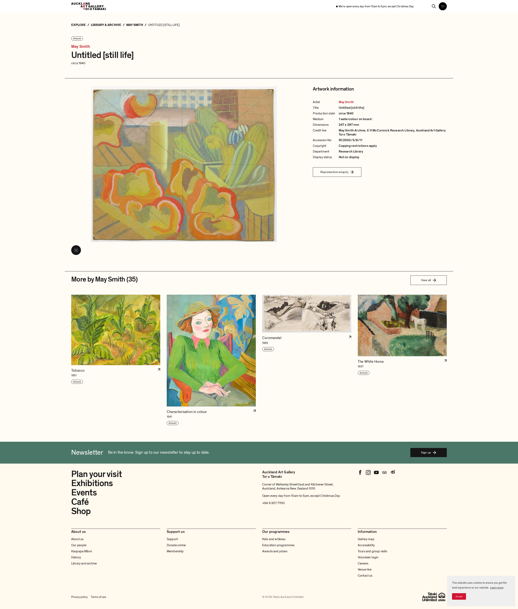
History (76, 557)
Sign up (426, 452)
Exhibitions (92, 483)
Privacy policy (79, 597)
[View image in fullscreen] (76, 250)
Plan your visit (96, 474)
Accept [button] (459, 596)
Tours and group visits (372, 551)
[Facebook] (360, 472)
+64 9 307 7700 (273, 503)
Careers (363, 563)
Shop (81, 511)
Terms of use (98, 597)
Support (172, 539)
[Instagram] (368, 472)
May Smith (80, 46)
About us (77, 539)
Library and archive (84, 563)
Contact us (365, 575)
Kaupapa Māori (81, 551)
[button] (115, 360)
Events (84, 492)
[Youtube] (376, 472)
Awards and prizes (274, 551)
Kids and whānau (273, 539)
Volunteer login (368, 557)
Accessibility (366, 545)
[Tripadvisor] (384, 472)
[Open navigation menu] (443, 6)
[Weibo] (392, 472)
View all (426, 280)
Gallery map (366, 539)
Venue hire (365, 569)
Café (80, 502)
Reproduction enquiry (334, 172)
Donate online (176, 545)
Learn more (496, 588)
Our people (79, 545)
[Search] (434, 6)
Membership (175, 551)
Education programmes (278, 545)
